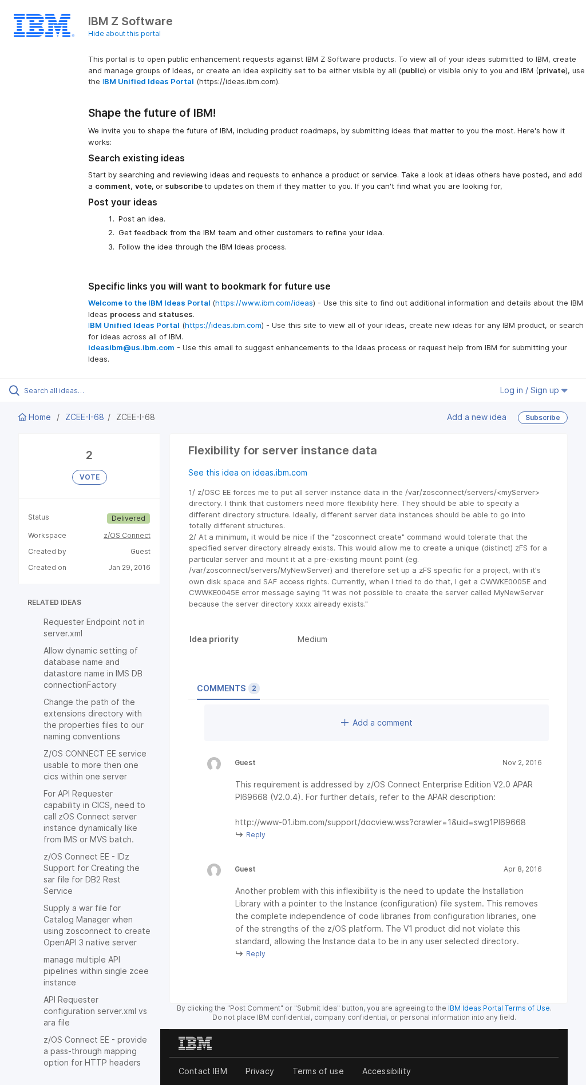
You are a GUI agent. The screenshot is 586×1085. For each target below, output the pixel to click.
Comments (226, 688)
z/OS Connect (127, 535)
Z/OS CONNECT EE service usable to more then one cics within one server (94, 765)
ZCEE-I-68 (84, 417)
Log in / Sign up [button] (530, 390)
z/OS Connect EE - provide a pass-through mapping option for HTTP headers (95, 1051)
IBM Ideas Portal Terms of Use (499, 1008)
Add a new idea (476, 417)
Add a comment (383, 722)
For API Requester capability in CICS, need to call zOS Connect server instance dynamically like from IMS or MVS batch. (94, 816)
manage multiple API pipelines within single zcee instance (96, 971)
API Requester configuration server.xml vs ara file (95, 1011)
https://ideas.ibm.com (223, 325)
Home (39, 417)
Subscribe (542, 417)
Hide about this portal (124, 33)
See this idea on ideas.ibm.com (247, 472)
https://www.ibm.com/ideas (264, 302)
